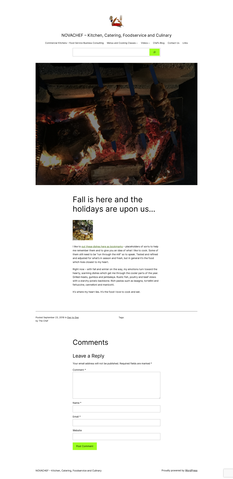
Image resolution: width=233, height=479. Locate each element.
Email (77, 416)
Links (185, 43)
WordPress (191, 470)
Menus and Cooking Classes (121, 43)
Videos (144, 43)
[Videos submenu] (149, 43)
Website (77, 430)
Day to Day (73, 317)
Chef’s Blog (159, 43)
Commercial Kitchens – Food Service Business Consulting (74, 43)
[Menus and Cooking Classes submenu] (137, 43)
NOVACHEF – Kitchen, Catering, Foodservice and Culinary (116, 35)
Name (77, 402)
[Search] (154, 52)
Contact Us (173, 43)
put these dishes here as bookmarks (102, 246)
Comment (79, 369)
